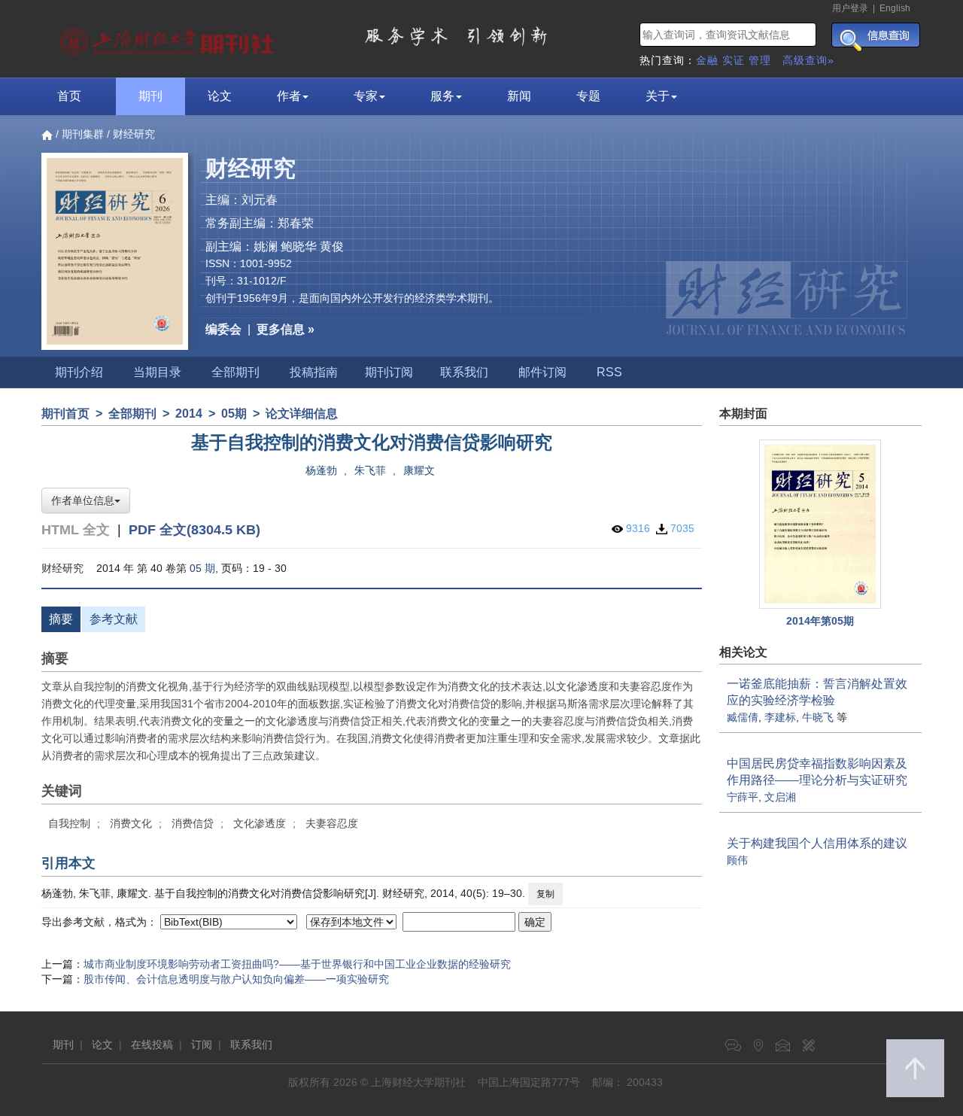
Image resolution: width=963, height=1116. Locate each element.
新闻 (519, 96)
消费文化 (131, 823)
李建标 (780, 717)
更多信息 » (285, 329)
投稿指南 (314, 372)
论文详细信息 (302, 413)
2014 (188, 413)
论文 (220, 96)
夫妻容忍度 (331, 823)
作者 (289, 96)
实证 (733, 60)
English (894, 8)
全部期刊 (235, 372)
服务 (442, 96)
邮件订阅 (542, 372)
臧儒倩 (742, 717)
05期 (234, 413)
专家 (366, 96)
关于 (658, 96)
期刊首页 (65, 413)
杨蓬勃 (321, 470)
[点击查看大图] (820, 524)
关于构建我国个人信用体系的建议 (817, 843)
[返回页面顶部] (915, 1068)
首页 (69, 96)
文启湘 (780, 797)
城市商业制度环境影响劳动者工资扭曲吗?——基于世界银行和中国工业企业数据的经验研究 (297, 964)
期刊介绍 (79, 372)
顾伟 (737, 860)
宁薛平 (742, 797)
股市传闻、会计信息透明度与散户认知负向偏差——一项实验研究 (236, 979)
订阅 (201, 1044)
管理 (760, 60)
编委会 (223, 329)
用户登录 (850, 8)
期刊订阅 (389, 372)
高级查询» (808, 60)
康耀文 (419, 470)
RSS (609, 372)
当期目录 (157, 372)
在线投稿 (152, 1044)
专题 (588, 96)
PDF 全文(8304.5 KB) (194, 529)
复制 (545, 894)
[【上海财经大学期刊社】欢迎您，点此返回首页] (169, 38)
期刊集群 (83, 134)
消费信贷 (193, 823)
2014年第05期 (820, 621)
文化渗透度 (259, 823)
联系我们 (464, 372)
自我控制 (69, 823)
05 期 (202, 568)
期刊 (150, 96)
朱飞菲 (370, 470)
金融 (707, 60)
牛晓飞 (818, 717)
